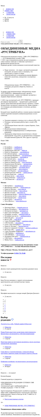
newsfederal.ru (24, 152)
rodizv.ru (21, 174)
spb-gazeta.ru (18, 238)
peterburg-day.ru (25, 236)
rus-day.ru (21, 159)
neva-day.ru (19, 218)
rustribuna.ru (18, 147)
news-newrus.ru (27, 162)
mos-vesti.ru (22, 196)
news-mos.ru (22, 189)
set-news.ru (20, 179)
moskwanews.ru (25, 187)
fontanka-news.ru (22, 207)
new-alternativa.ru (25, 166)
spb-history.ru (24, 211)
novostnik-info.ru (24, 167)
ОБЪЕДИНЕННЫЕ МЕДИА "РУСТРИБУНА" (20, 405)
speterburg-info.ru (27, 221)
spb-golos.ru (26, 224)
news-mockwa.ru (21, 201)
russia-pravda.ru (24, 154)
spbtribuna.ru (20, 233)
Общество (8, 327)
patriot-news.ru (27, 172)
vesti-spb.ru (17, 219)
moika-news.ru (19, 240)
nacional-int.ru (28, 164)
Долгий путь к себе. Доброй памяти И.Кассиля (16, 324)
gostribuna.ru (18, 148)
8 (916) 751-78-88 (19, 253)
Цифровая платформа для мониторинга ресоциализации (19, 361)
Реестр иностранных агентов (14, 399)
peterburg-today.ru (24, 214)
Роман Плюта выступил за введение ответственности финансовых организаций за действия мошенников (18, 333)
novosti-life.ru (22, 160)
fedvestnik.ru (24, 157)
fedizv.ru (24, 150)
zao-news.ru (18, 199)
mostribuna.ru (19, 186)
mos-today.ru (21, 192)
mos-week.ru (23, 191)
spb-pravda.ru (20, 235)
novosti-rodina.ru (23, 171)
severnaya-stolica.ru (32, 228)
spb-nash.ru (24, 212)
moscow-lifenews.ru (25, 194)
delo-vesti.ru (20, 176)
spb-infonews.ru (30, 231)
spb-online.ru (19, 223)
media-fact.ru (21, 177)
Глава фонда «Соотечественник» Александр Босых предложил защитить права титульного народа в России (19, 352)
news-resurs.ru (23, 169)
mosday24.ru (22, 197)
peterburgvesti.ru (26, 216)
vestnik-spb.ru (20, 229)
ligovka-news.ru (23, 226)
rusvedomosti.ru (27, 155)
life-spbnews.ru (23, 209)
